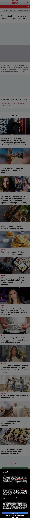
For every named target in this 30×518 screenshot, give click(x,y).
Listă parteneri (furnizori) (7, 509)
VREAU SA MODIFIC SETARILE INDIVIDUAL (15, 515)
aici (22, 488)
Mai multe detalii (21, 479)
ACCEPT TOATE (15, 513)
